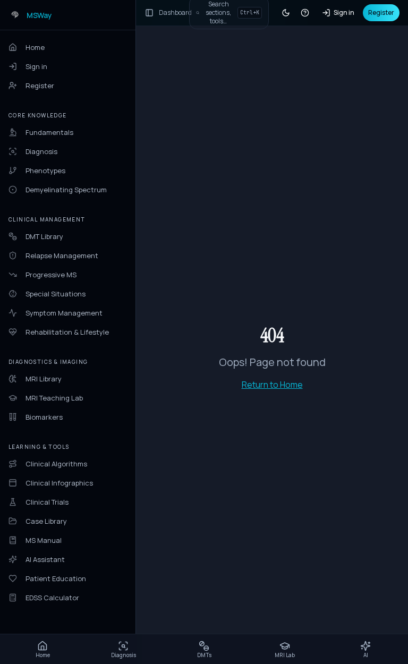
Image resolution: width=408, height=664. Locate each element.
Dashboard (175, 12)
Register (381, 12)
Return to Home (272, 384)
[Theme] (285, 12)
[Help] (304, 12)
